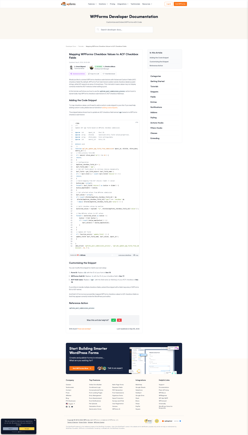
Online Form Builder (95, 384)
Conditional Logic (95, 387)
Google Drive (140, 395)
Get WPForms (180, 4)
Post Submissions (118, 393)
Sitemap (90, 422)
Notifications (156, 107)
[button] (113, 320)
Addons (153, 112)
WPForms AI (116, 409)
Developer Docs (71, 46)
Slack (137, 398)
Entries (153, 102)
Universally (162, 403)
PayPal (138, 406)
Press (67, 393)
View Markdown (110, 74)
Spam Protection (117, 398)
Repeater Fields (117, 387)
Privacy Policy (83, 422)
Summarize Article (79, 74)
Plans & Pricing (164, 390)
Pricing (112, 4)
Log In (169, 4)
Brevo (137, 401)
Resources (146, 4)
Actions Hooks (156, 123)
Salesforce (139, 390)
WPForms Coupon (99, 422)
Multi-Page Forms (118, 384)
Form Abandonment (95, 398)
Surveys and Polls (118, 401)
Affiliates (68, 395)
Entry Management (95, 395)
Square (138, 409)
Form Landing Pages (95, 393)
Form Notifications (95, 401)
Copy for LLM (94, 74)
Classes (153, 133)
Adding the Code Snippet (159, 58)
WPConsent (163, 401)
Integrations (122, 4)
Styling (153, 117)
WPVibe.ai (162, 393)
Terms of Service (72, 422)
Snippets (154, 92)
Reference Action (156, 66)
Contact (68, 390)
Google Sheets (140, 387)
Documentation (164, 387)
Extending (154, 138)
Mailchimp (139, 384)
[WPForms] (68, 4)
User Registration (118, 403)
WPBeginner (163, 395)
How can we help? (84, 329)
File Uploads (93, 403)
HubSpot (138, 393)
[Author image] (71, 67)
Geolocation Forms (95, 409)
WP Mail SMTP (163, 398)
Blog (67, 398)
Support (161, 384)
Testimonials (135, 4)
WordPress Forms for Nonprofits (166, 407)
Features (91, 4)
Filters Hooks (156, 128)
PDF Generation (117, 390)
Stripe (138, 403)
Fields (153, 97)
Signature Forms (117, 395)
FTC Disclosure (71, 401)
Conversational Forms (96, 390)
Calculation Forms (95, 406)
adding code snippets (109, 108)
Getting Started (157, 81)
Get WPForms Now (80, 368)
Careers (68, 384)
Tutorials (81, 46)
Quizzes (115, 406)
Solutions (102, 4)
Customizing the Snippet (159, 62)
